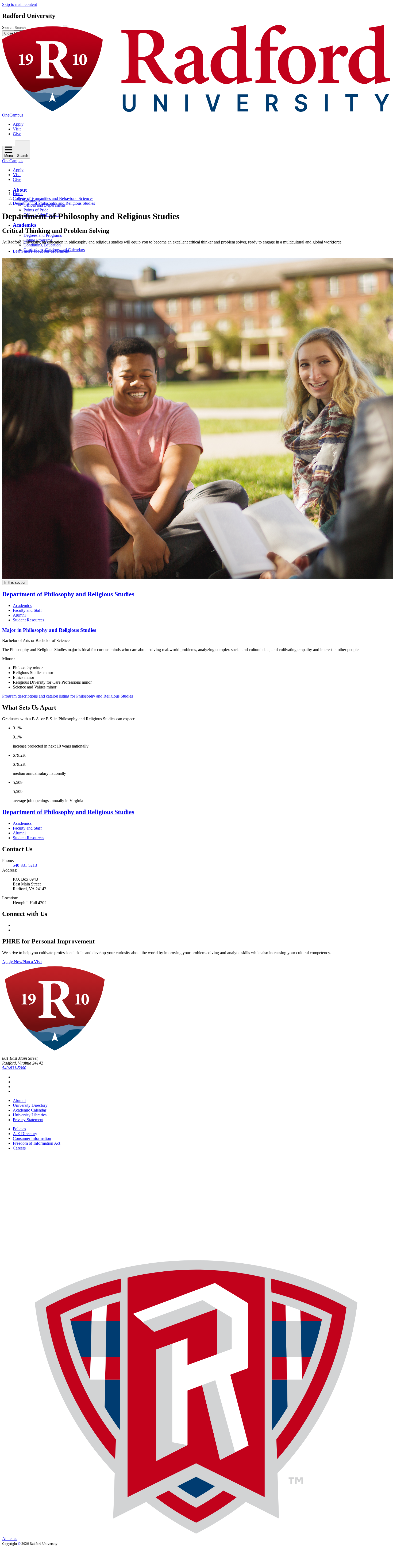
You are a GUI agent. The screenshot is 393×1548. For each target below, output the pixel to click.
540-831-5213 (25, 865)
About (20, 190)
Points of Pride (36, 210)
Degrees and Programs (43, 235)
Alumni (19, 615)
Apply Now (12, 961)
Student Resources (28, 620)
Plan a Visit (32, 961)
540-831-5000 (14, 1068)
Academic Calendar (29, 1110)
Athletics (9, 1538)
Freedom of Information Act (36, 1143)
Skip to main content (19, 4)
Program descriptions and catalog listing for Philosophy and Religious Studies (67, 696)
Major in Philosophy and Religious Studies (49, 630)
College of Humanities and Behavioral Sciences (53, 198)
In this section (15, 582)
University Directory (30, 1105)
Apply (18, 124)
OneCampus (12, 115)
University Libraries (30, 1115)
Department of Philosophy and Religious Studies (54, 203)
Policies (19, 1129)
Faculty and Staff (27, 610)
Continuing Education (42, 245)
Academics (24, 225)
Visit (17, 129)
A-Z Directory (25, 1133)
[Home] (196, 110)
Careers (19, 1148)
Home (18, 193)
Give (17, 133)
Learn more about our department (41, 251)
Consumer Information (32, 1138)
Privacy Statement (28, 1119)
